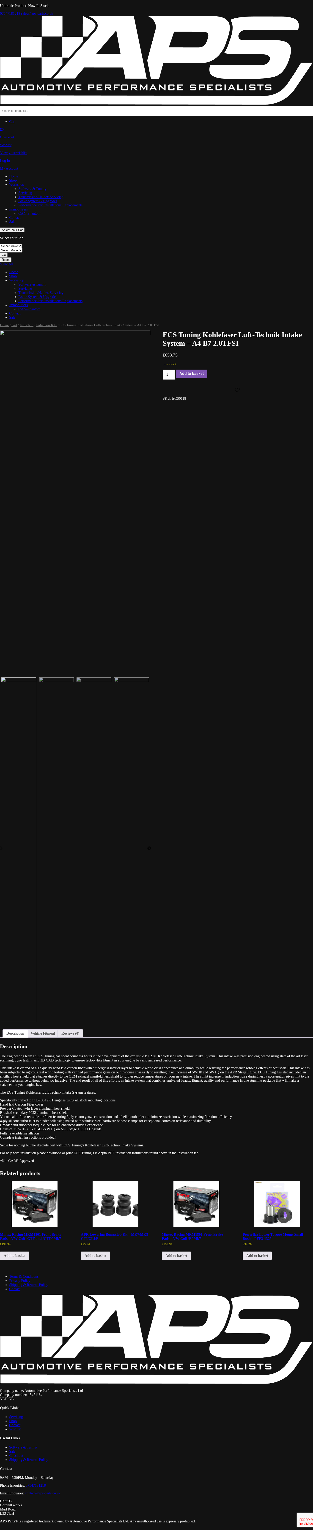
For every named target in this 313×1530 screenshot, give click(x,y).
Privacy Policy (19, 1281)
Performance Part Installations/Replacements (50, 205)
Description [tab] (15, 1033)
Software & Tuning (32, 189)
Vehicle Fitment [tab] (43, 1033)
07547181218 (10, 13)
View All (6, 264)
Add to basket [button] (14, 1256)
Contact (14, 217)
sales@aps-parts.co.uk (37, 13)
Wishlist (15, 1429)
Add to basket (191, 374)
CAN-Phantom (29, 213)
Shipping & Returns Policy (28, 1285)
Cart (12, 122)
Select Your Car (12, 230)
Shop (13, 180)
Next (149, 848)
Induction (26, 325)
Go (4, 255)
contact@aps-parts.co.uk (42, 1493)
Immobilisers (18, 209)
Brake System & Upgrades (37, 201)
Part (14, 325)
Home (13, 176)
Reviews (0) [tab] (70, 1033)
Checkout (16, 1455)
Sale (12, 222)
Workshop (16, 184)
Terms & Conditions (23, 1276)
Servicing (25, 193)
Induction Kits (46, 325)
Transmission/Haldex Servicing (40, 197)
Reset (6, 259)
